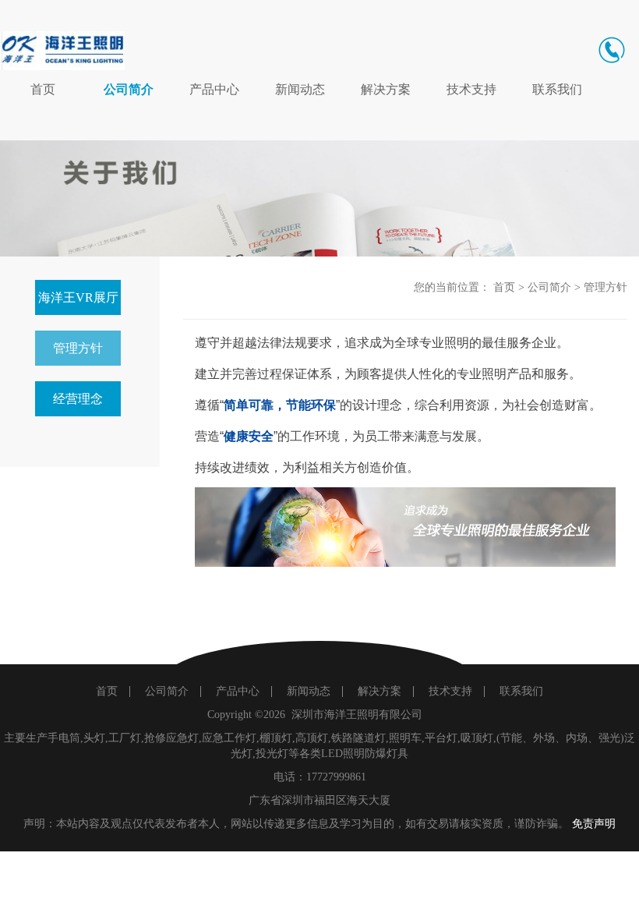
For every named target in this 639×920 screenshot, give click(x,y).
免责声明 (594, 824)
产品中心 (214, 89)
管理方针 (78, 348)
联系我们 (557, 89)
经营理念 (78, 398)
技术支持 (471, 89)
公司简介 (129, 89)
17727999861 (336, 777)
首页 (42, 89)
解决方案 (386, 89)
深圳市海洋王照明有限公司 (356, 714)
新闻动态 (300, 89)
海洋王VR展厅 (78, 297)
